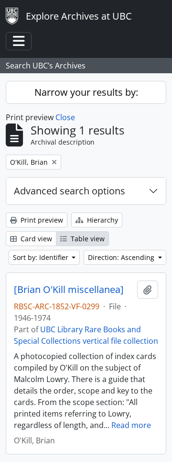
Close (65, 117)
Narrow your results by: (86, 92)
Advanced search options (69, 190)
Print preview (41, 220)
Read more (131, 425)
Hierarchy (101, 220)
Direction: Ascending (122, 257)
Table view (87, 238)
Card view (35, 238)
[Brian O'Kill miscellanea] (69, 289)
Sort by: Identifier (41, 257)
